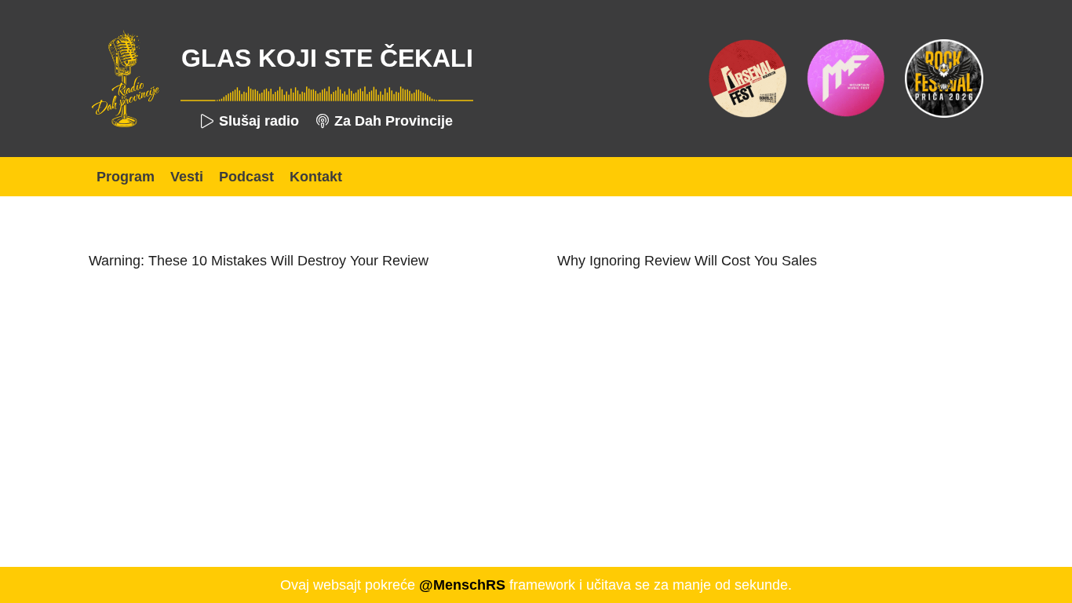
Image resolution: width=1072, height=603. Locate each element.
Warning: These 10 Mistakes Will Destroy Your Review (258, 261)
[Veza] (125, 78)
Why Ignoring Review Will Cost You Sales (687, 261)
